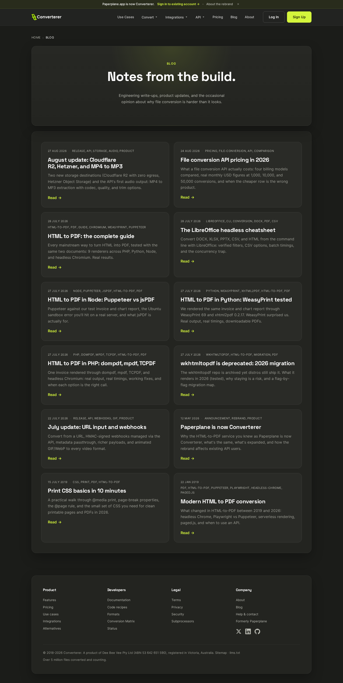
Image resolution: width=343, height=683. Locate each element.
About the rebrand (219, 4)
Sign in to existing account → (178, 4)
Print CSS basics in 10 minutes (87, 490)
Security (178, 614)
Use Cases (125, 17)
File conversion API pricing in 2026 (225, 159)
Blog (234, 17)
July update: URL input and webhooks (97, 427)
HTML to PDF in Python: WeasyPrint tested (236, 299)
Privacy (177, 607)
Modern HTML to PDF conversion (223, 501)
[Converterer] (47, 17)
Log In (274, 17)
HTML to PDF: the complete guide (91, 236)
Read (52, 197)
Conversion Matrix (121, 621)
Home (36, 37)
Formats (113, 614)
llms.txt (235, 653)
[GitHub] (257, 631)
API (198, 17)
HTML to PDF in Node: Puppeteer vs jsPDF (101, 299)
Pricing (218, 17)
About (249, 17)
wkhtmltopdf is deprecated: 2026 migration (237, 363)
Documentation (118, 600)
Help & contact (247, 614)
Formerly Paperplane (251, 621)
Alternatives (52, 628)
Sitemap (221, 653)
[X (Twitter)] (239, 631)
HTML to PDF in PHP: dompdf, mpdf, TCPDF (101, 363)
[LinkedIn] (248, 631)
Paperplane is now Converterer (221, 427)
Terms (176, 600)
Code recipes (117, 607)
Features (49, 600)
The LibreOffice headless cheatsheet (228, 230)
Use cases (51, 614)
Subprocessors (183, 621)
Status (112, 628)
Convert (148, 17)
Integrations (174, 17)
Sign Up (299, 17)
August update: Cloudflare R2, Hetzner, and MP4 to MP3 (85, 163)
